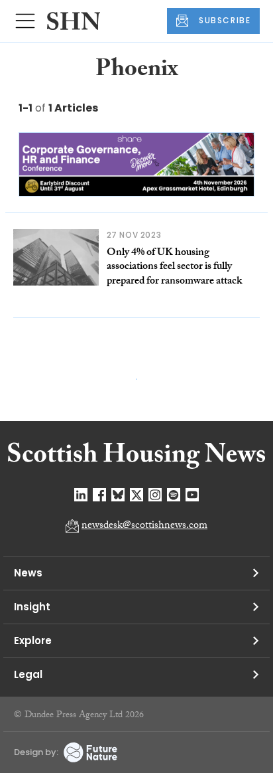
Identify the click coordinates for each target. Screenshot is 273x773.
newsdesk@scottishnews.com (144, 526)
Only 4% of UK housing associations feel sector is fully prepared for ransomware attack (174, 267)
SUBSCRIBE (224, 20)
